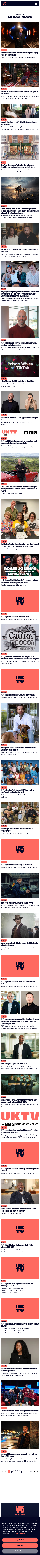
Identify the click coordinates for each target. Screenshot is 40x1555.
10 (31, 1472)
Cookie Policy (20, 1534)
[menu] (36, 4)
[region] (20, 1536)
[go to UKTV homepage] (4, 3)
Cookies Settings (20, 1551)
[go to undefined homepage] (20, 1511)
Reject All (20, 1545)
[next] (34, 1472)
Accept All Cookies (20, 1540)
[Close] (37, 1520)
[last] (37, 1472)
